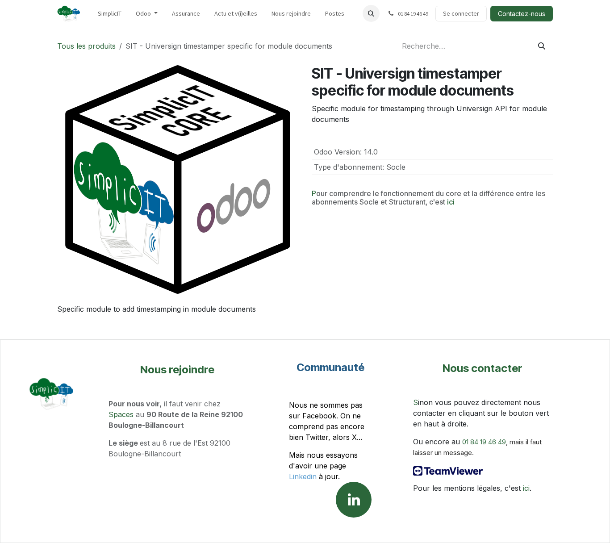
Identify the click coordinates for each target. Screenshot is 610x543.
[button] (371, 13)
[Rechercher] (542, 46)
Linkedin (303, 476)
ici (451, 201)
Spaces (121, 414)
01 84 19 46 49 (484, 442)
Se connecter (461, 13)
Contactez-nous (521, 13)
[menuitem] (110, 13)
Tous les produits (86, 46)
